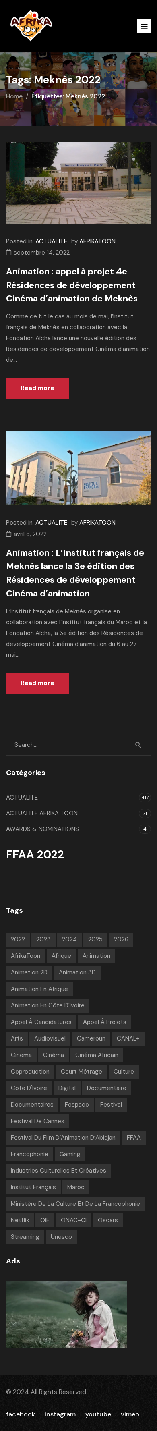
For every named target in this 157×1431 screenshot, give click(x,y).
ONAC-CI (74, 1220)
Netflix (20, 1220)
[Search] (138, 744)
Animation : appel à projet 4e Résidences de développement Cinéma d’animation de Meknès (72, 285)
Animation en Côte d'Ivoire (48, 1005)
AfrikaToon (25, 956)
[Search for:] (78, 744)
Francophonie (29, 1154)
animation (96, 956)
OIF (45, 1220)
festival (111, 1105)
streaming (25, 1237)
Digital (67, 1088)
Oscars (108, 1220)
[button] (144, 26)
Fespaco (77, 1105)
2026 (121, 939)
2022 (18, 939)
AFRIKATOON (97, 241)
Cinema (21, 1055)
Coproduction (30, 1072)
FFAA (134, 1138)
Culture (124, 1072)
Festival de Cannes (37, 1121)
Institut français (33, 1187)
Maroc (76, 1187)
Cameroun (91, 1038)
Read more (37, 388)
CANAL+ (128, 1038)
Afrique (61, 956)
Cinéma (53, 1055)
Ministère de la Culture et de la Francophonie (75, 1204)
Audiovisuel (50, 1038)
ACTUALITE (51, 241)
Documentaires (32, 1105)
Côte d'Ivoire (29, 1088)
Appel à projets (104, 1022)
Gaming (70, 1154)
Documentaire (106, 1088)
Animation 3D (77, 972)
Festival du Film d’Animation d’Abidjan (63, 1138)
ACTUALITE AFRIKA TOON (42, 813)
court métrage (81, 1072)
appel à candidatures (41, 1022)
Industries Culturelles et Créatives (58, 1171)
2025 (95, 939)
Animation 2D (29, 972)
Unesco (61, 1237)
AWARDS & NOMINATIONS (42, 829)
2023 (43, 939)
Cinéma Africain (96, 1055)
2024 (69, 939)
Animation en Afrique (39, 989)
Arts (17, 1038)
